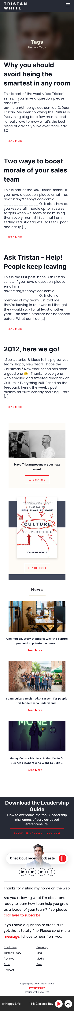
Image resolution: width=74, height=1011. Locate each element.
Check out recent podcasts (32, 858)
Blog (39, 952)
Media (40, 958)
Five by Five (42, 991)
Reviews (9, 958)
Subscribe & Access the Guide (36, 832)
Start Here (10, 947)
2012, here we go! (31, 349)
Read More (35, 650)
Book (7, 964)
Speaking (42, 947)
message (11, 936)
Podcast (9, 969)
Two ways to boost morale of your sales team (35, 170)
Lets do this (37, 479)
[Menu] (37, 4)
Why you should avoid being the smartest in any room (37, 74)
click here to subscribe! (22, 915)
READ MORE (15, 140)
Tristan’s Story (12, 952)
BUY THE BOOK (37, 568)
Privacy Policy (37, 987)
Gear (39, 964)
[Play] (59, 1004)
